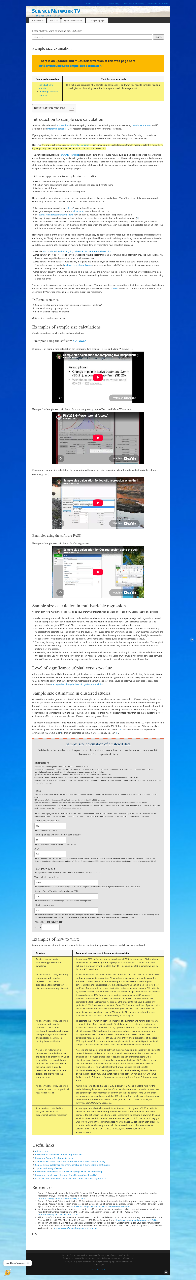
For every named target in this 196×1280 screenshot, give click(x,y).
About (97, 3)
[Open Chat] (7, 1273)
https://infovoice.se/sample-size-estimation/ (71, 66)
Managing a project (97, 20)
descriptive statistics (141, 125)
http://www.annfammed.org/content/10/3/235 (75, 1228)
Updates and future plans (157, 3)
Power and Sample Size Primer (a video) (54, 1158)
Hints (37, 790)
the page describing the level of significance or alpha (77, 684)
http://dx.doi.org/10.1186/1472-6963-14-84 (58, 1214)
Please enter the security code (48, 921)
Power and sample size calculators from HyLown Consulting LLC (66, 1175)
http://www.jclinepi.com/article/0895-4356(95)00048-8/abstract (101, 1206)
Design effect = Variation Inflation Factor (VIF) (56, 891)
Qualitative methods (73, 20)
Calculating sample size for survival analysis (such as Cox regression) (68, 1171)
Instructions (41, 762)
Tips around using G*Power (48, 1168)
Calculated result (44, 869)
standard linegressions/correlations (56, 214)
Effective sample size (44, 905)
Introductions (37, 20)
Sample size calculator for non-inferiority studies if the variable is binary (70, 1161)
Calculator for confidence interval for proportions (59, 1154)
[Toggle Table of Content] (70, 108)
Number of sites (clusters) (47, 820)
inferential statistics (56, 128)
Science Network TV (56, 10)
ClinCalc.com (41, 1151)
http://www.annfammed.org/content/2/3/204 (136, 1220)
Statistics (54, 20)
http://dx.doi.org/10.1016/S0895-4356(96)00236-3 (61, 1198)
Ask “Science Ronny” (111, 3)
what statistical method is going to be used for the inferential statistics (76, 251)
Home (88, 3)
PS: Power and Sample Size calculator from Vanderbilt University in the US (70, 1178)
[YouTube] (192, 640)
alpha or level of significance (78, 265)
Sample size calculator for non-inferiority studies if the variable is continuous (72, 1165)
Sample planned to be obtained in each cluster (57, 834)
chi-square (78, 211)
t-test (70, 208)
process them (63, 125)
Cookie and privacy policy (133, 3)
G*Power (114, 288)
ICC (36, 848)
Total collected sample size (47, 877)
